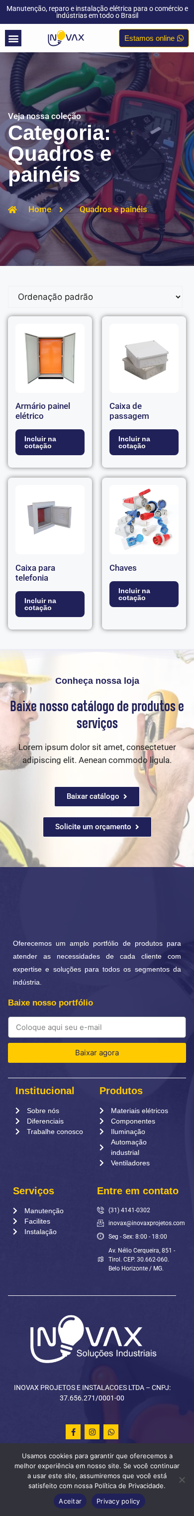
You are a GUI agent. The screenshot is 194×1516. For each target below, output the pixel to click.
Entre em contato (138, 1190)
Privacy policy (118, 1501)
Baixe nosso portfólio (50, 1003)
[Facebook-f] (73, 1431)
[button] (13, 38)
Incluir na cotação (40, 442)
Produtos (121, 1090)
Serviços (33, 1190)
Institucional (45, 1090)
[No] (182, 1480)
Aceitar (70, 1501)
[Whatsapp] (110, 1431)
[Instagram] (92, 1431)
